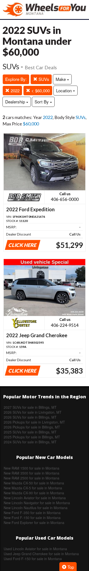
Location (64, 90)
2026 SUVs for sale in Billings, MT (30, 417)
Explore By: (16, 79)
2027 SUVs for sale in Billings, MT (30, 407)
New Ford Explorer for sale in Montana (34, 522)
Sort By (42, 101)
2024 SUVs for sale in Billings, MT (30, 441)
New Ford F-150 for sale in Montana (32, 517)
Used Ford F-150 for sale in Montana (33, 558)
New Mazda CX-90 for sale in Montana (34, 492)
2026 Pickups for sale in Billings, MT (32, 427)
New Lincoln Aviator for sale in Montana (35, 497)
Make (61, 79)
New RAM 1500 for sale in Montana (31, 468)
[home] (44, 9)
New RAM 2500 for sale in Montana (31, 478)
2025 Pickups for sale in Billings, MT (32, 436)
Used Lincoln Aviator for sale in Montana (35, 548)
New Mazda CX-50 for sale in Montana (34, 482)
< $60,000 (40, 90)
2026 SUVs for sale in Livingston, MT (33, 412)
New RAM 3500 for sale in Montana (31, 473)
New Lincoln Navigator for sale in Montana (37, 502)
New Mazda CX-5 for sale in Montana (33, 487)
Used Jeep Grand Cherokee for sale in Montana (41, 553)
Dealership (15, 101)
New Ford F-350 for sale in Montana (32, 512)
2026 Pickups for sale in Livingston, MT (34, 422)
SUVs (43, 79)
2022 (14, 90)
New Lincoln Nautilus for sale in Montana (35, 507)
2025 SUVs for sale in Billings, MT (30, 431)
